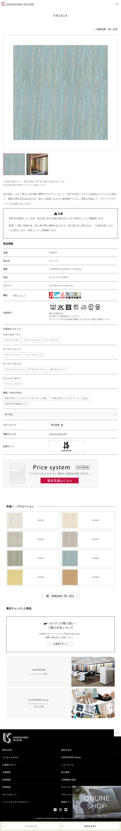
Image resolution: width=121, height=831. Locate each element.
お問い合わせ (51, 637)
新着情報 (6, 779)
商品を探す (7, 750)
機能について (19, 295)
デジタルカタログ (10, 757)
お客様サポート (60, 644)
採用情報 (6, 787)
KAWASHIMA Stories (71, 757)
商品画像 (55, 425)
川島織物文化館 (68, 779)
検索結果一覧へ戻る (107, 29)
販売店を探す (90, 826)
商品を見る (66, 750)
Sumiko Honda (56, 434)
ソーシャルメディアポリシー (15, 802)
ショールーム (31, 826)
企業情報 (6, 772)
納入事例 (65, 772)
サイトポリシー (9, 794)
